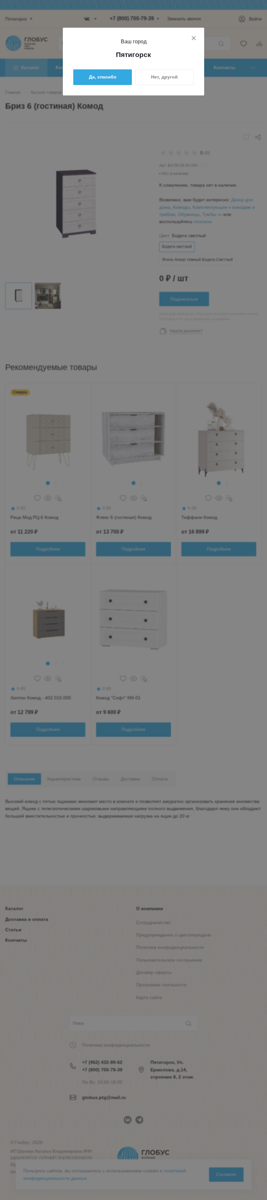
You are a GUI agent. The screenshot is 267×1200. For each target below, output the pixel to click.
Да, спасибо (103, 76)
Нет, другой (164, 76)
